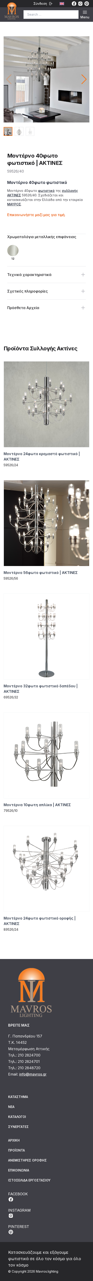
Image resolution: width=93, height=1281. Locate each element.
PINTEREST (18, 1226)
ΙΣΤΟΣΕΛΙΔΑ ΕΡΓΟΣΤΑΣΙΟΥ (29, 1180)
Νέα (11, 1107)
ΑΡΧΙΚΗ (14, 1140)
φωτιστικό (46, 191)
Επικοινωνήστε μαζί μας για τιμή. (36, 214)
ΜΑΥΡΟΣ (14, 204)
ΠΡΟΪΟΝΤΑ (16, 1150)
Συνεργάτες (18, 1127)
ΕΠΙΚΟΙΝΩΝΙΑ (18, 1170)
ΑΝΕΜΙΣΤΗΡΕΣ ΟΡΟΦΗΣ (27, 1160)
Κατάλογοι (17, 1117)
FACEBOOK (18, 1194)
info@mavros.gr (32, 1074)
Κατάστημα (18, 1097)
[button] (84, 79)
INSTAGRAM (19, 1210)
